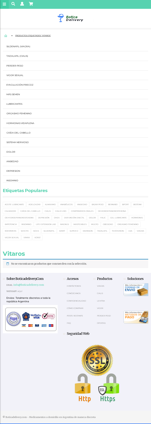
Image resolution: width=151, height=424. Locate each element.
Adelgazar (34, 204)
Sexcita (25, 231)
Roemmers (10, 231)
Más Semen (13, 94)
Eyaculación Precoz (19, 84)
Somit (62, 231)
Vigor (100, 308)
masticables (80, 224)
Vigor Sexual (14, 75)
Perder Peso (14, 65)
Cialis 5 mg (60, 211)
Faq (69, 323)
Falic (103, 217)
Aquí (19, 291)
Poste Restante (75, 316)
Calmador (10, 211)
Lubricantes (14, 103)
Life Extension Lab (46, 224)
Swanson (88, 231)
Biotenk (137, 204)
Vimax (27, 237)
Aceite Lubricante (14, 204)
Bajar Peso (97, 204)
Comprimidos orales (82, 211)
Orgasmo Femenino (19, 113)
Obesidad (108, 224)
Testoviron (118, 231)
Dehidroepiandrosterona (112, 211)
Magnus (64, 224)
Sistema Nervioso (17, 142)
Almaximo (50, 204)
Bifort (125, 204)
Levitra (101, 301)
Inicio (6, 35)
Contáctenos (74, 286)
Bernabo (112, 204)
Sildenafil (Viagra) (18, 46)
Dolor (10, 151)
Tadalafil (102, 231)
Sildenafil (49, 231)
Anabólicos (66, 204)
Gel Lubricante (118, 217)
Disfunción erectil (74, 217)
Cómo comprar (75, 308)
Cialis (48, 211)
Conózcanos (73, 293)
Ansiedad (12, 161)
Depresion (13, 170)
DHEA (56, 217)
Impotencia (11, 224)
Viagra (140, 231)
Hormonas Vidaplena (20, 123)
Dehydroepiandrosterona (19, 217)
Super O (74, 231)
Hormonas (137, 217)
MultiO (94, 224)
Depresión (43, 217)
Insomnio (12, 180)
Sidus (36, 231)
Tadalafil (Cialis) (17, 56)
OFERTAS (101, 323)
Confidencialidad (76, 301)
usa (130, 231)
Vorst (37, 237)
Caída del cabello (18, 132)
